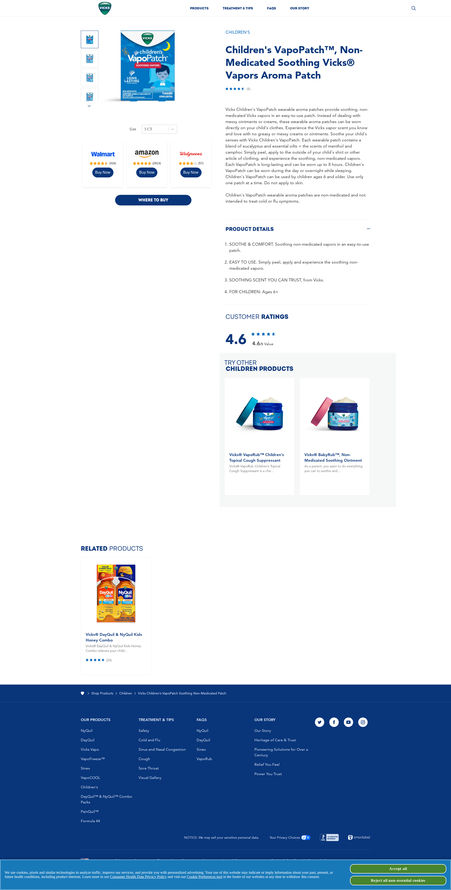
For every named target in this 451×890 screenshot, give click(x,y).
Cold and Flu (149, 740)
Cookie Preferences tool (204, 877)
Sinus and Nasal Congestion (162, 749)
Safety (144, 730)
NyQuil (87, 730)
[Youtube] (348, 723)
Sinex (85, 768)
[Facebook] (334, 723)
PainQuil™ (90, 811)
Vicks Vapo (90, 749)
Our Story (262, 730)
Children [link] (125, 693)
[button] (199, 8)
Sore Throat (149, 768)
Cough (144, 759)
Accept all (398, 869)
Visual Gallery (150, 777)
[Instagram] (363, 723)
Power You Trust (268, 774)
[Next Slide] (92, 107)
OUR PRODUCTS (95, 720)
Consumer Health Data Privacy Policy (138, 877)
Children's (89, 787)
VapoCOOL (90, 777)
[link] (102, 172)
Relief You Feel (267, 764)
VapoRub (204, 759)
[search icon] (414, 8)
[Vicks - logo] (104, 8)
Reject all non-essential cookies (398, 880)
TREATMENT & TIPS (156, 720)
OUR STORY (265, 720)
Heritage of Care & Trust (275, 740)
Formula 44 (90, 821)
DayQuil (87, 740)
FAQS (202, 720)
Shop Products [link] (102, 693)
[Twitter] (319, 723)
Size (132, 129)
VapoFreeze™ (93, 759)
